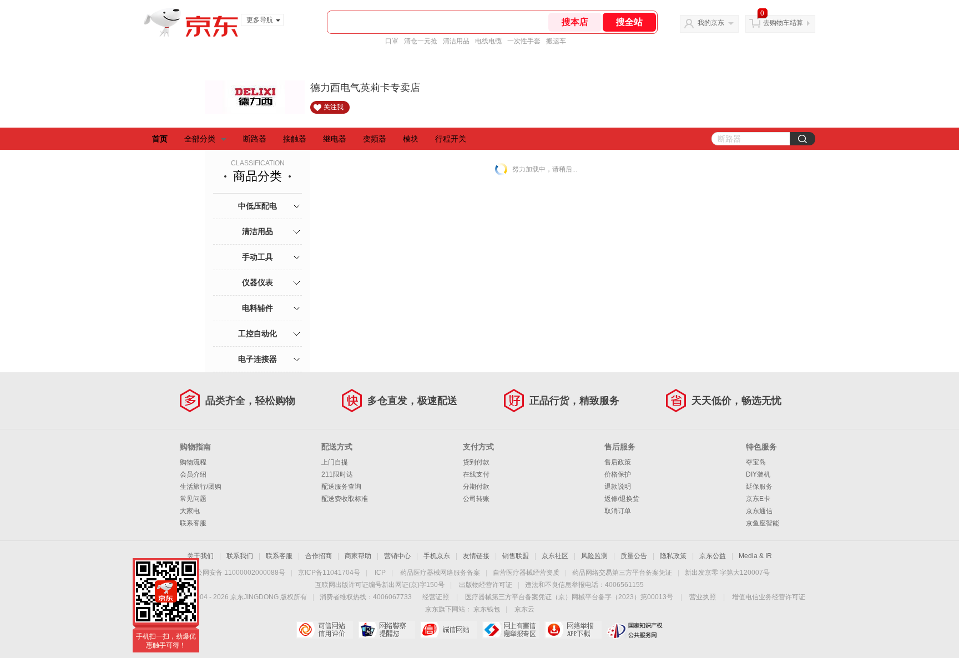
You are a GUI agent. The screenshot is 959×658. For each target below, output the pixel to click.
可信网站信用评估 (324, 630)
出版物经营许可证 (485, 585)
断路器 (254, 138)
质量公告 (633, 556)
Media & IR (755, 556)
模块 (410, 138)
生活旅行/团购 (200, 486)
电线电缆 (488, 41)
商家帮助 (358, 556)
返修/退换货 (621, 499)
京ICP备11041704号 (329, 572)
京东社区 (555, 556)
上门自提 (334, 462)
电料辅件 (257, 307)
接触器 (294, 138)
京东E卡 (758, 499)
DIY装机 (758, 474)
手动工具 (257, 256)
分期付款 (476, 486)
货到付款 (476, 462)
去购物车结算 (783, 23)
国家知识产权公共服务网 (635, 630)
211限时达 (337, 474)
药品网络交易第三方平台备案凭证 (622, 572)
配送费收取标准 (344, 499)
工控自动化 (257, 333)
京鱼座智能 (762, 523)
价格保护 (617, 474)
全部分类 (199, 138)
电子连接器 (257, 359)
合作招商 (318, 556)
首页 (160, 138)
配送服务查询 (341, 486)
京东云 (524, 609)
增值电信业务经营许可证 (768, 597)
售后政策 (617, 462)
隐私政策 (673, 556)
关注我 (334, 107)
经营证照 (435, 597)
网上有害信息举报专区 (510, 630)
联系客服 (193, 523)
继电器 (334, 138)
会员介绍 (193, 474)
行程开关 (450, 138)
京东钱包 (486, 609)
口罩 (391, 41)
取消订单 (617, 511)
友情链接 (476, 556)
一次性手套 (524, 41)
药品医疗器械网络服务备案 (440, 572)
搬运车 (556, 41)
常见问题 (193, 499)
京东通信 (759, 511)
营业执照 (702, 597)
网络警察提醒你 (386, 630)
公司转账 (476, 499)
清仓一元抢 (420, 41)
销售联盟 (515, 556)
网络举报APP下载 (573, 630)
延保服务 (759, 486)
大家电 (190, 511)
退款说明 (617, 486)
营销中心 (397, 556)
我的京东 (711, 23)
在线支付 (476, 474)
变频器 (374, 138)
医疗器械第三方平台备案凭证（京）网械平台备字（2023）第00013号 (569, 597)
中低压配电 (257, 205)
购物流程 (193, 462)
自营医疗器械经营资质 (526, 572)
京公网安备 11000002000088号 (237, 572)
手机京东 (436, 556)
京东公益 (712, 556)
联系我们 (239, 556)
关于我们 (200, 556)
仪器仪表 (257, 282)
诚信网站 (448, 630)
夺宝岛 (756, 462)
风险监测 (594, 556)
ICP (380, 572)
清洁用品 (456, 41)
